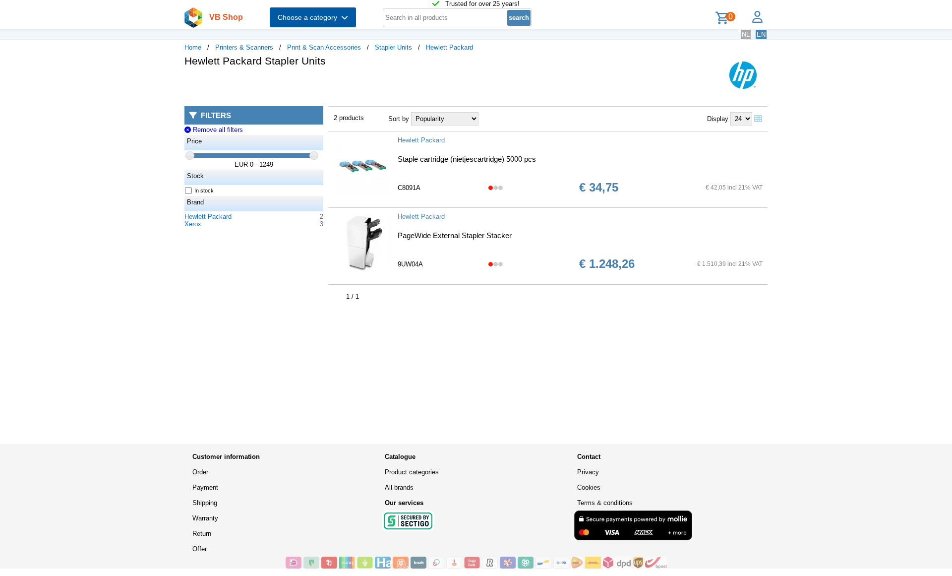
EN (761, 34)
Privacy (588, 472)
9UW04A (410, 264)
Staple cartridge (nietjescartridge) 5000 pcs (467, 159)
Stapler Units (393, 47)
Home (192, 47)
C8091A (409, 188)
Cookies (588, 487)
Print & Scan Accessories (324, 47)
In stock (204, 190)
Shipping (204, 503)
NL (746, 34)
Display (717, 119)
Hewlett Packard (449, 47)
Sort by (398, 119)
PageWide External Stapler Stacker (455, 235)
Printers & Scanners (244, 47)
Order (200, 472)
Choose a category (309, 17)
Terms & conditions (605, 503)
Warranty (205, 518)
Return (201, 533)
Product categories (412, 472)
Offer (199, 549)
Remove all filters (216, 129)
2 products (349, 118)
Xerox (192, 224)
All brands (399, 487)
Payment (205, 487)
